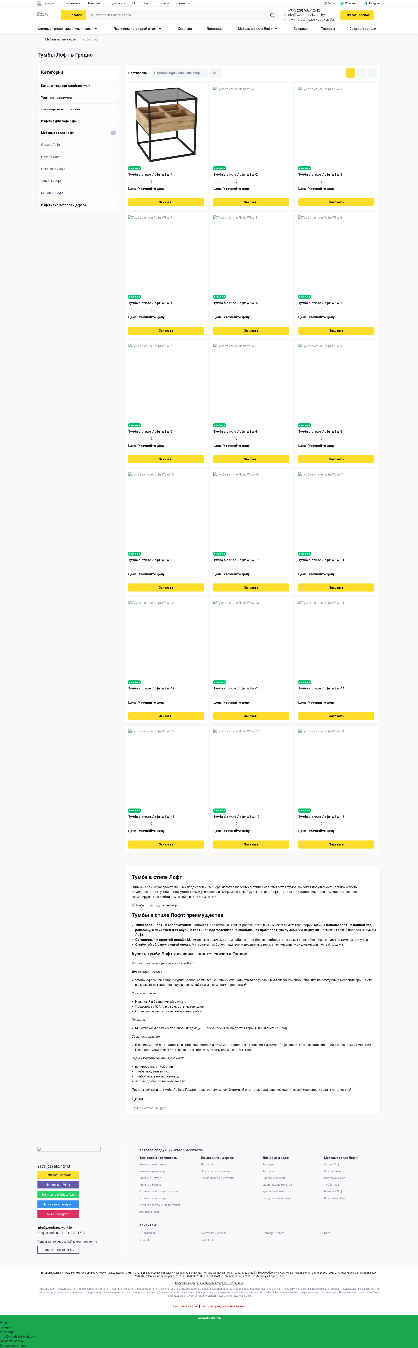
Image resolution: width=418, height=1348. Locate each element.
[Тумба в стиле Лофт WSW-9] (336, 382)
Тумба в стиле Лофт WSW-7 (150, 432)
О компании (72, 3)
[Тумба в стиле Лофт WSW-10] (166, 510)
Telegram (375, 3)
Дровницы (214, 29)
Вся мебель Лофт (335, 1198)
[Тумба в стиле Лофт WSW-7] (166, 382)
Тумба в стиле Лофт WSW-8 (235, 432)
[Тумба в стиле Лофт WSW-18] (336, 767)
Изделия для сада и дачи (60, 121)
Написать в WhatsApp (58, 1194)
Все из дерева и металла (217, 1178)
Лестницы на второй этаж (135, 29)
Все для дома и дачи (276, 1198)
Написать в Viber (58, 1185)
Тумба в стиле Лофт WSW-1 (150, 174)
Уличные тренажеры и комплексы (64, 29)
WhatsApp (351, 3)
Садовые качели (362, 29)
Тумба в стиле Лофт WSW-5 (235, 303)
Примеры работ (273, 1233)
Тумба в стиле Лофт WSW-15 (151, 817)
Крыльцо (185, 29)
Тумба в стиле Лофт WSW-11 (321, 560)
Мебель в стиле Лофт (255, 29)
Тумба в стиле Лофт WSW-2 (235, 174)
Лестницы (207, 1164)
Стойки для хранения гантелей (159, 1205)
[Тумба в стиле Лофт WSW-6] (336, 253)
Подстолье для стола (215, 1171)
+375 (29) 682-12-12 (304, 10)
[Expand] (113, 97)
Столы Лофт (51, 145)
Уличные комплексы (153, 1164)
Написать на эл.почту (58, 1250)
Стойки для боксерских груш (158, 1191)
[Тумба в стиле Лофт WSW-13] (251, 639)
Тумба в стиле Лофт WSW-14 (321, 688)
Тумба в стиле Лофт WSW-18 (321, 817)
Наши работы (96, 3)
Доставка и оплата (214, 1233)
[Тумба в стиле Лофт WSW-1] (166, 125)
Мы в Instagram (58, 1214)
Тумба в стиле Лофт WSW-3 (320, 174)
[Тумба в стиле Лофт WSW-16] (251, 510)
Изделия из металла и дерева (63, 205)
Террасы (328, 29)
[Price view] (372, 73)
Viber (331, 3)
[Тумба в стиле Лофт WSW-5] (251, 253)
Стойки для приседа (152, 1198)
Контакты (182, 3)
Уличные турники (150, 1184)
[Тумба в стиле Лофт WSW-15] (166, 767)
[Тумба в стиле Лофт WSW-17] (251, 767)
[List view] (361, 73)
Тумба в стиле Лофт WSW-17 (236, 817)
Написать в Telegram (58, 1204)
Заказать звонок (357, 15)
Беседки (300, 29)
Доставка (118, 3)
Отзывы (163, 3)
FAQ (134, 3)
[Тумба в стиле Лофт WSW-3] (336, 125)
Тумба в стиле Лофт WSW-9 (320, 432)
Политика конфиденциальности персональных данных (209, 1283)
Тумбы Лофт (51, 181)
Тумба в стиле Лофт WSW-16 (236, 560)
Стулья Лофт (51, 157)
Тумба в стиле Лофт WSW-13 (236, 688)
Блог (147, 3)
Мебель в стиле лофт (60, 39)
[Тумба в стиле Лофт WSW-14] (336, 639)
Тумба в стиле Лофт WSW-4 (150, 303)
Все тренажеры (149, 1211)
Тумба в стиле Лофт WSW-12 (151, 688)
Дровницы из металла (278, 1184)
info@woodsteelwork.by (306, 15)
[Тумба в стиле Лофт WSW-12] (166, 639)
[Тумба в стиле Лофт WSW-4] (166, 253)
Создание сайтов (186, 1306)
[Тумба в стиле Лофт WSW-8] (251, 382)
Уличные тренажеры (56, 97)
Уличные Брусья (150, 1178)
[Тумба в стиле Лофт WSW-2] (251, 125)
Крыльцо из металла (277, 1191)
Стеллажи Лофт (53, 169)
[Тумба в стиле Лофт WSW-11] (336, 510)
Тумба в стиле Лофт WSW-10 (151, 560)
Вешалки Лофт (52, 193)
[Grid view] (350, 73)
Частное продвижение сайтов (223, 1306)
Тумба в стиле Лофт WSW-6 (320, 303)
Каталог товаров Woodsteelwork (65, 85)
